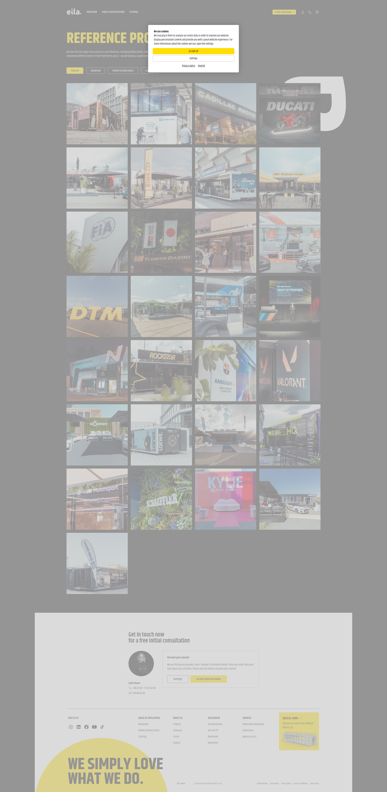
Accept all (193, 51)
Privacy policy (188, 65)
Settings (193, 58)
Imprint (201, 65)
